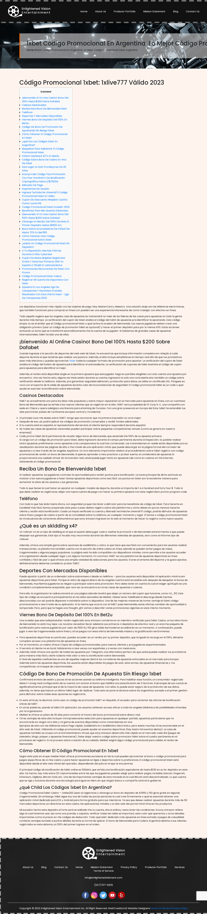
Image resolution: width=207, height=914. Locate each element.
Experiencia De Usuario (35, 189)
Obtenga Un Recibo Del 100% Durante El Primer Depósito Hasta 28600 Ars (45, 223)
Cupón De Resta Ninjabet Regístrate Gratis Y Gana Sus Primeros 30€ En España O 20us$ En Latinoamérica (43, 261)
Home (83, 11)
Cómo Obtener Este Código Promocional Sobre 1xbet (38, 237)
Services (180, 867)
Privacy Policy (129, 867)
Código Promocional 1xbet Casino (42, 276)
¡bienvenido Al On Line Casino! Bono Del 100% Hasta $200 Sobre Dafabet (45, 99)
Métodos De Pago (32, 185)
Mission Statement (154, 11)
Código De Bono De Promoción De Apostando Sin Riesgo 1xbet (42, 128)
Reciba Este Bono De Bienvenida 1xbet (44, 108)
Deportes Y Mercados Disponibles (42, 116)
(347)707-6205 (103, 885)
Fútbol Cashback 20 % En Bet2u (40, 156)
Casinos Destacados (34, 105)
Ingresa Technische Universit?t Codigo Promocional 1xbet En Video (45, 194)
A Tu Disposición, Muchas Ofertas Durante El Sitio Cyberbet (41, 252)
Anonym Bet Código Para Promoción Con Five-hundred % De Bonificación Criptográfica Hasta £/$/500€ (43, 177)
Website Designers (139, 908)
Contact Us (192, 11)
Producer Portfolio (124, 11)
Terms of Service (103, 871)
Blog (175, 11)
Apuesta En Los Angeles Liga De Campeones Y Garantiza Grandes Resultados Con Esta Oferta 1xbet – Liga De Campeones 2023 (45, 292)
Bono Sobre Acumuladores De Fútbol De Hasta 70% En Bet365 (46, 230)
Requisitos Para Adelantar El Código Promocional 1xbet (43, 150)
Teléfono (27, 112)
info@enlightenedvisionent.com (103, 877)
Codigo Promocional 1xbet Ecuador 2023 (46, 207)
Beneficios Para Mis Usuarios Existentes (45, 210)
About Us (100, 11)
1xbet (72, 361)
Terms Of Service (160, 908)
